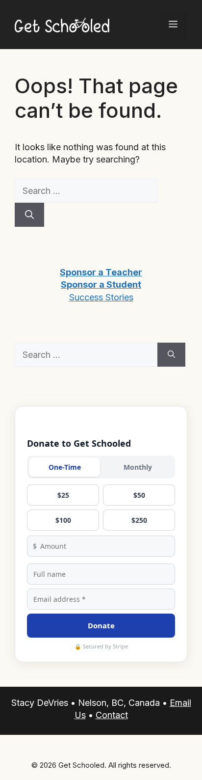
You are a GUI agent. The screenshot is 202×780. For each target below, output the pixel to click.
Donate (101, 625)
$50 (139, 495)
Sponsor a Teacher (101, 272)
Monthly (138, 467)
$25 (63, 495)
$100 (63, 520)
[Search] (29, 215)
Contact (112, 715)
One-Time (65, 467)
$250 (139, 520)
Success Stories (101, 297)
